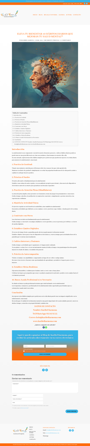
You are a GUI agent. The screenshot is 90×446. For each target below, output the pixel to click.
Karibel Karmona (28, 40)
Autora (69, 15)
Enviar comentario (71, 411)
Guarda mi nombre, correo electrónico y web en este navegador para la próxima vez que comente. (30, 405)
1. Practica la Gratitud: (20, 117)
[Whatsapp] (46, 327)
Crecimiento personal (51, 40)
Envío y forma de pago (31, 444)
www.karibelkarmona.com (52, 433)
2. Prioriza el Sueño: (19, 120)
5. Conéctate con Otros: (20, 126)
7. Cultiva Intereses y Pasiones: (22, 131)
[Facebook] (44, 327)
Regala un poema (50, 15)
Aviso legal (74, 444)
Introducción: (17, 115)
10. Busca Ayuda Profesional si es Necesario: (26, 137)
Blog (41, 15)
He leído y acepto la (21, 408)
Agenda (62, 15)
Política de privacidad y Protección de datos (49, 444)
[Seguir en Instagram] (87, 3)
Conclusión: (17, 140)
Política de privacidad (24, 408)
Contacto (77, 15)
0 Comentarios (65, 40)
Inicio (35, 15)
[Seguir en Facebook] (84, 3)
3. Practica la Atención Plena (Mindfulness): (26, 122)
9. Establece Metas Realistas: (22, 135)
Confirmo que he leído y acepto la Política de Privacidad (35, 351)
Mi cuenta (77, 3)
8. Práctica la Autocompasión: (22, 133)
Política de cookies (66, 444)
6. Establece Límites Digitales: (22, 128)
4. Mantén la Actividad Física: (22, 124)
